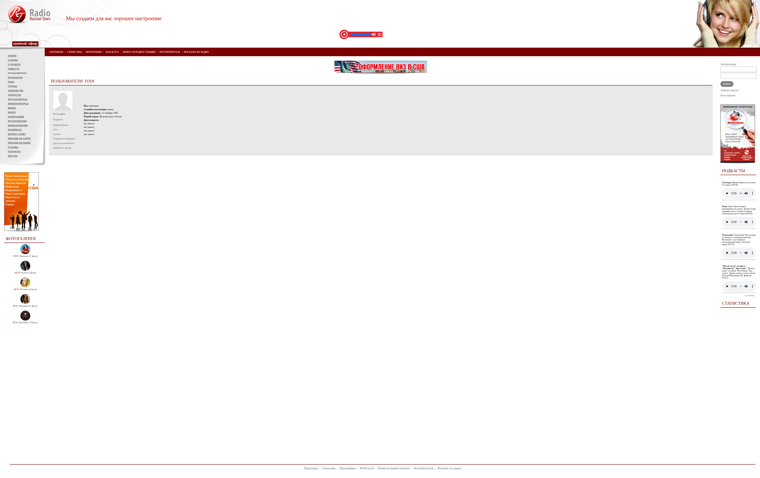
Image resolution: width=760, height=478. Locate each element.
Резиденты (15, 130)
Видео (12, 108)
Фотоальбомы (17, 121)
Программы (94, 52)
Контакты (14, 151)
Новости (13, 69)
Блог (55, 129)
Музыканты (15, 77)
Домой (12, 56)
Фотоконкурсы (17, 99)
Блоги (12, 112)
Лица (11, 82)
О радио (13, 60)
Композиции (16, 117)
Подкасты (14, 95)
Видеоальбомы (18, 125)
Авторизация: (728, 64)
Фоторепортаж (169, 52)
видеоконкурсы (18, 103)
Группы (12, 86)
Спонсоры (74, 52)
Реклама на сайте (19, 138)
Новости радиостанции (139, 52)
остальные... (750, 295)
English (13, 156)
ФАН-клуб (112, 52)
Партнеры (56, 52)
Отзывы (13, 147)
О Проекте (14, 64)
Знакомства (15, 90)
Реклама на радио (19, 143)
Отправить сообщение (64, 138)
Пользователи (17, 73)
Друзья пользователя (63, 143)
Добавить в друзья (62, 147)
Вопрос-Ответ (17, 134)
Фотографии (59, 114)
